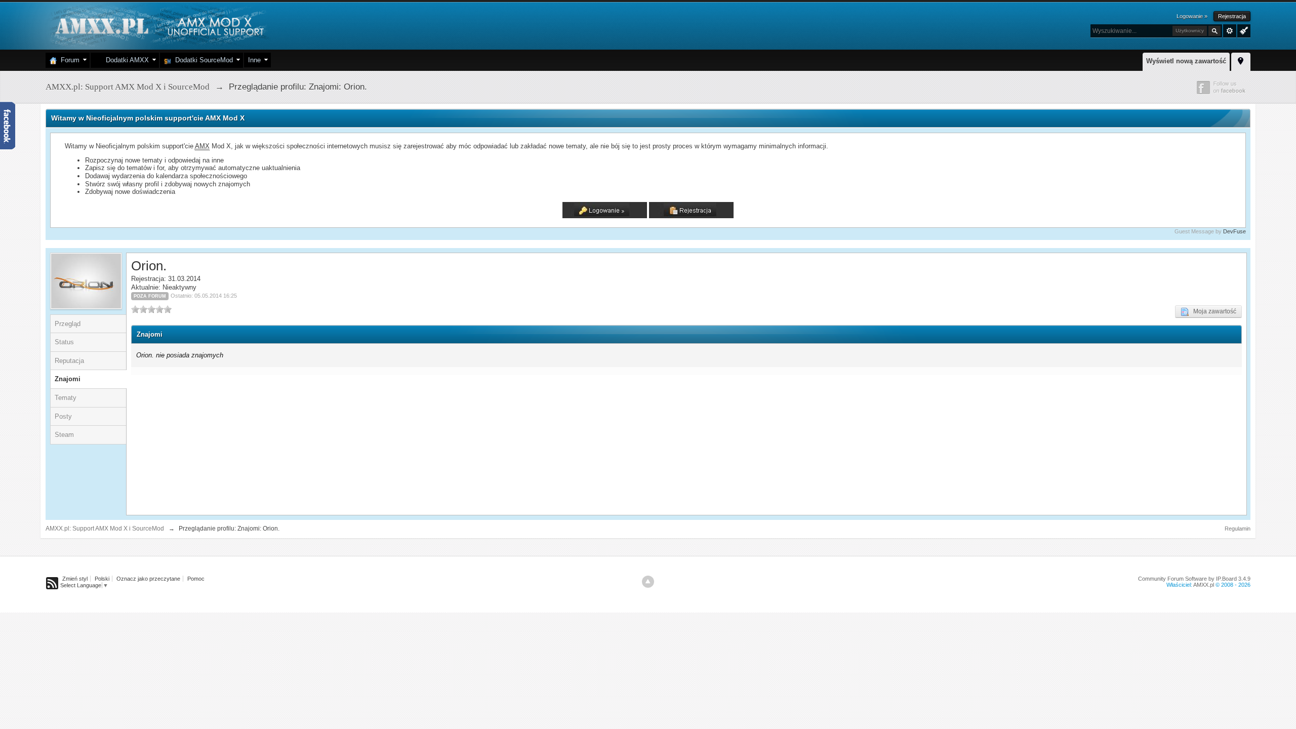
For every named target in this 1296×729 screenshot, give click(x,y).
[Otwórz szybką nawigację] (1240, 60)
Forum (68, 60)
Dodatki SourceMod (202, 60)
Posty (63, 416)
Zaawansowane (1229, 30)
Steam (64, 434)
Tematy (65, 397)
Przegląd (67, 324)
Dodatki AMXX (125, 60)
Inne (254, 60)
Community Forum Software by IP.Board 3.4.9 (1194, 579)
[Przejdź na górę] (648, 582)
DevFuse (1234, 231)
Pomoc (196, 579)
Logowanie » (1192, 16)
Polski (102, 579)
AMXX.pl (1203, 585)
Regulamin (1237, 528)
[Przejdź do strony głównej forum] (158, 25)
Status (64, 342)
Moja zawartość (1212, 311)
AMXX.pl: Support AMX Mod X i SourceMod (105, 528)
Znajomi (67, 379)
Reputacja (69, 360)
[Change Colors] (1242, 29)
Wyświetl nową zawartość (1186, 61)
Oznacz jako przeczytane (148, 579)
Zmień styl (75, 579)
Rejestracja (1232, 16)
